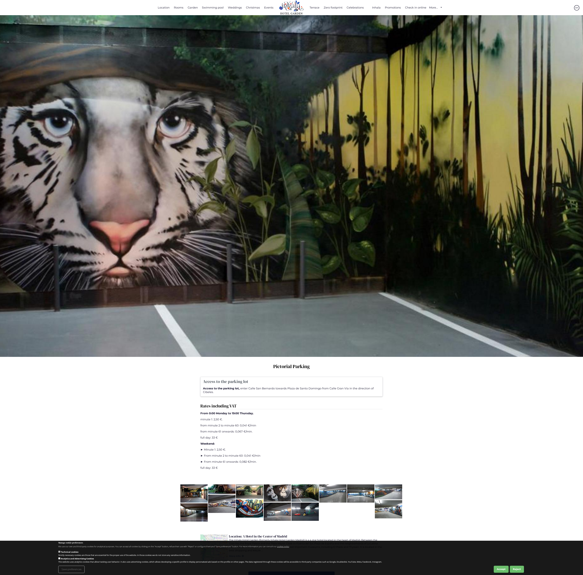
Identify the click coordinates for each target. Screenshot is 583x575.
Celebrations (355, 7)
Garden (193, 7)
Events (268, 7)
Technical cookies (69, 552)
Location (164, 7)
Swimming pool (213, 7)
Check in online (415, 7)
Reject (517, 569)
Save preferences (71, 569)
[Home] (291, 7)
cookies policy (283, 546)
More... (433, 7)
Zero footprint (333, 7)
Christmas (253, 7)
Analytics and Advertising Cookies (77, 558)
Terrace (314, 7)
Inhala (376, 7)
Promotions (393, 7)
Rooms (178, 7)
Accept (501, 569)
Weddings (235, 7)
